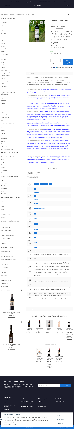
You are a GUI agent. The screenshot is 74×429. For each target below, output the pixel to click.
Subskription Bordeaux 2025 (8, 41)
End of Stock (4, 254)
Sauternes (3, 89)
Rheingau (3, 167)
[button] (11, 22)
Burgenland (4, 144)
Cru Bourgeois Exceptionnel (39, 208)
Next (19, 306)
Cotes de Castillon (5, 75)
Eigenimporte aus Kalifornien (8, 98)
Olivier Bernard (5, 233)
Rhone (2, 209)
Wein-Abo (7, 5)
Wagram (3, 136)
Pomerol (3, 67)
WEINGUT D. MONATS (44, 2)
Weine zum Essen (5, 251)
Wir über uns (24, 398)
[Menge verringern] (52, 60)
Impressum (6, 424)
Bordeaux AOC (4, 86)
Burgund (3, 201)
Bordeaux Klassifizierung (27, 401)
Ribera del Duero (5, 117)
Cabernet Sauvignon (44, 184)
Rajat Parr (3, 243)
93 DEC (35, 232)
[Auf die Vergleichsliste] (41, 22)
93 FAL (35, 247)
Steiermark (3, 141)
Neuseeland (4, 188)
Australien (3, 185)
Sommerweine (4, 275)
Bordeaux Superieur (6, 81)
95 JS (35, 213)
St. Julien (3, 46)
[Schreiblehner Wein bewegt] (5, 2)
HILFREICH (66, 2)
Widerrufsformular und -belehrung (9, 405)
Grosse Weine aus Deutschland (8, 157)
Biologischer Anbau (60, 26)
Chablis (3, 204)
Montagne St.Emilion (6, 73)
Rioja (2, 112)
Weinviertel (4, 138)
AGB (4, 402)
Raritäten (3, 272)
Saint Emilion (4, 70)
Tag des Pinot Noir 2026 (7, 256)
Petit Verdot (36, 184)
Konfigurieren (60, 419)
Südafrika (3, 103)
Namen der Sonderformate (27, 404)
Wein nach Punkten (60, 401)
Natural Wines (4, 267)
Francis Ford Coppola (6, 241)
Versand (62, 47)
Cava (2, 25)
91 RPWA (35, 224)
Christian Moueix (5, 225)
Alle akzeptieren (61, 415)
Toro (2, 120)
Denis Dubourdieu (5, 227)
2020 (35, 189)
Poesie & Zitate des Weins (27, 406)
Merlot (50, 184)
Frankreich (36, 192)
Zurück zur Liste (5, 14)
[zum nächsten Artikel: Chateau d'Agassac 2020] (71, 14)
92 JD (35, 237)
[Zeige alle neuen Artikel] (21, 322)
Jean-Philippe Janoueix (6, 230)
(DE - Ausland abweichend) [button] (66, 54)
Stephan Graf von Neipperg (7, 235)
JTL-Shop (66, 427)
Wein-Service (59, 398)
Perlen (67, 5)
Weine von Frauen (5, 262)
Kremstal (3, 133)
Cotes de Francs (5, 78)
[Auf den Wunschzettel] (45, 22)
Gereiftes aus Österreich (7, 149)
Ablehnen (60, 423)
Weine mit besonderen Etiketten (9, 259)
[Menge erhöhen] (56, 63)
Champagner (4, 22)
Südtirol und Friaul (5, 214)
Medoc (2, 62)
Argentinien (4, 193)
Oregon (3, 180)
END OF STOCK (37, 5)
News (39, 409)
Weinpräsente (4, 286)
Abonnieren (65, 385)
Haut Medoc (4, 59)
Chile (2, 191)
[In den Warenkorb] (27, 19)
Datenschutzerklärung (28, 384)
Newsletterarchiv (42, 406)
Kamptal (3, 130)
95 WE (35, 242)
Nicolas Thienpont (5, 238)
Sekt (2, 30)
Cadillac (3, 83)
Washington (4, 183)
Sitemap (40, 401)
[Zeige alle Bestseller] (21, 290)
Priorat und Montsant (6, 115)
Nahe (2, 162)
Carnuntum (4, 146)
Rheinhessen (4, 170)
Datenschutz (13, 424)
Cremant (3, 28)
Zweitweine (4, 278)
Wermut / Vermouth (6, 33)
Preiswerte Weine (5, 270)
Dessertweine (4, 264)
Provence (3, 206)
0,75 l (35, 195)
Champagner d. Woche (28, 2)
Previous (5, 306)
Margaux (35, 203)
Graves (2, 57)
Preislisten (56, 2)
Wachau (3, 127)
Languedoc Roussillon (6, 212)
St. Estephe (4, 49)
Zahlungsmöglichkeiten (43, 398)
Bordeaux (36, 199)
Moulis (2, 65)
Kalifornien (4, 100)
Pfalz (2, 165)
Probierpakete (4, 283)
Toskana (3, 217)
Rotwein (35, 229)
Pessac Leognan (5, 54)
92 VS (35, 218)
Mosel (2, 159)
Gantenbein (4, 173)
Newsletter (40, 404)
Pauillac (3, 43)
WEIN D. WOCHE (15, 2)
